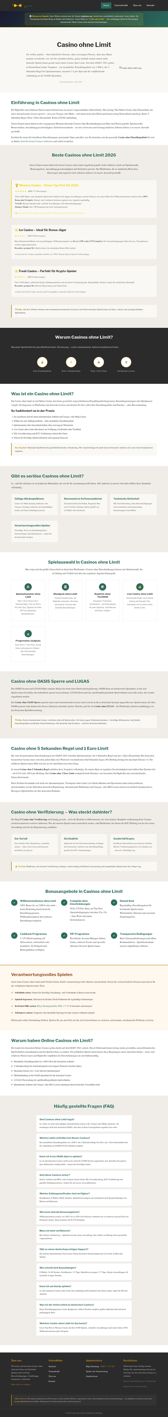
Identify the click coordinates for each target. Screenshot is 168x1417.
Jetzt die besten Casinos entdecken (37, 141)
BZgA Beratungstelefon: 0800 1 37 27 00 (54, 1006)
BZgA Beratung (92, 1366)
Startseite (52, 1366)
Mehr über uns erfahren (20, 1384)
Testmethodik (121, 5)
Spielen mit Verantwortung (97, 1371)
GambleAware (92, 1376)
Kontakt (150, 5)
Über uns (137, 5)
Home (106, 5)
